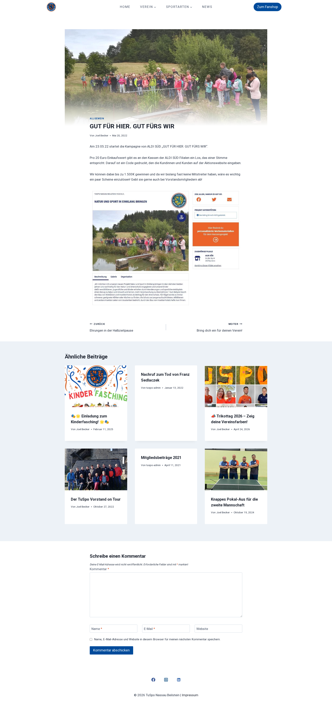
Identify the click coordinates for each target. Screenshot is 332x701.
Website (202, 629)
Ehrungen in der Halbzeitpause (111, 327)
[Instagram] (166, 680)
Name (96, 629)
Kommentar (99, 569)
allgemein (97, 118)
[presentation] (96, 386)
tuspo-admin (153, 387)
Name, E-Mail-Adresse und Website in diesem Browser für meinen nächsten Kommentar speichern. (157, 639)
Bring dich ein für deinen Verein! (219, 327)
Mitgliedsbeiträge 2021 (161, 457)
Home (125, 7)
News (207, 7)
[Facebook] (153, 680)
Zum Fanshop (267, 7)
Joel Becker (101, 135)
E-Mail (149, 629)
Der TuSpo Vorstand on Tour (96, 499)
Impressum (190, 695)
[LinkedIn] (179, 680)
